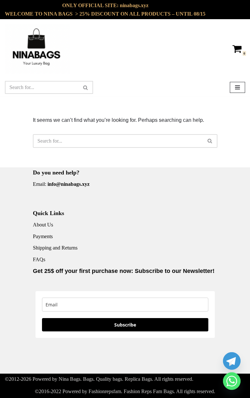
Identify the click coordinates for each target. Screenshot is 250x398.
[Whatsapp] (232, 381)
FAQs (39, 259)
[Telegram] (232, 361)
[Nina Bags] (37, 49)
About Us (43, 224)
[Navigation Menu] (237, 87)
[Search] (85, 87)
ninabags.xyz (134, 5)
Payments (43, 236)
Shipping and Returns (55, 247)
